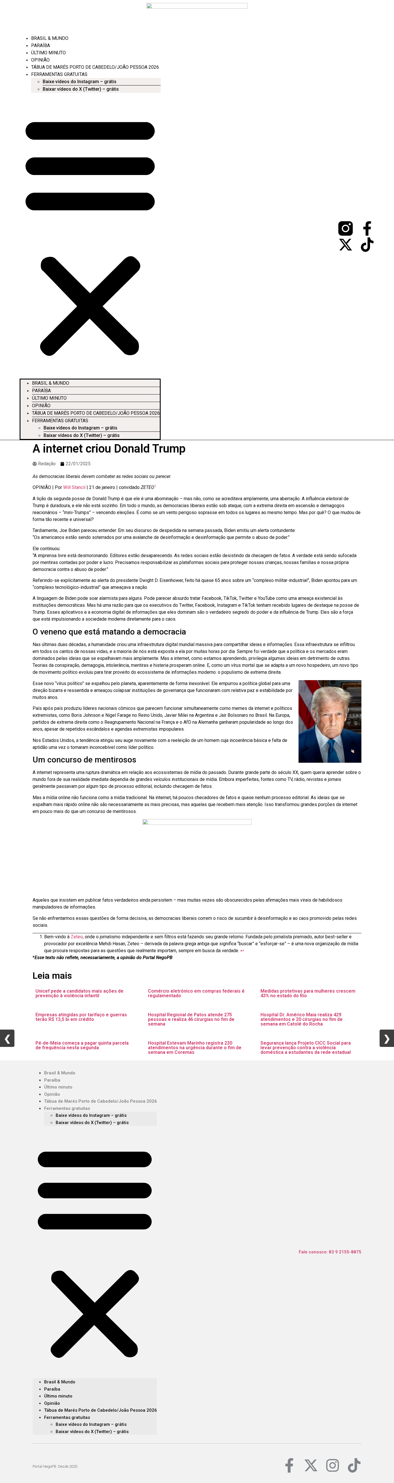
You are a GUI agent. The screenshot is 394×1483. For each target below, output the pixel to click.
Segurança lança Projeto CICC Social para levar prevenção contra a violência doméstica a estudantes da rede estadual (305, 1047)
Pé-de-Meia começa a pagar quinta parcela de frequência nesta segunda (82, 1045)
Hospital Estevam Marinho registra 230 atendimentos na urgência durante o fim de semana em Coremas (194, 1047)
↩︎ (242, 950)
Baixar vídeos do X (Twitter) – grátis (81, 89)
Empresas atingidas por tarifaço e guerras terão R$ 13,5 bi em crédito (81, 1017)
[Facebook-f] (367, 228)
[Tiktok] (367, 244)
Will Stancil (74, 487)
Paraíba (40, 45)
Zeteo (77, 936)
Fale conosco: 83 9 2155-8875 (330, 1252)
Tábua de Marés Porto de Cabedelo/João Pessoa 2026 (95, 67)
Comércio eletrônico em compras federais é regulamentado (196, 993)
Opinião (40, 60)
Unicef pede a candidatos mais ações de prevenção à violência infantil (79, 993)
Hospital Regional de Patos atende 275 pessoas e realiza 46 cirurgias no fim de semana (191, 1019)
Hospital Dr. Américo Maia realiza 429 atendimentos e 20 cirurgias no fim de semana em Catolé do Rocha (301, 1019)
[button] (90, 236)
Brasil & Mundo (49, 38)
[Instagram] (332, 1465)
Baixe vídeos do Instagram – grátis (80, 81)
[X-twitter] (345, 244)
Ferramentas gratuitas (59, 74)
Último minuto (48, 52)
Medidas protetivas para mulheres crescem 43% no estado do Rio (307, 993)
